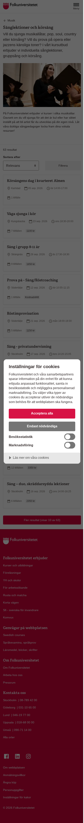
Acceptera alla (42, 413)
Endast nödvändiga (42, 426)
